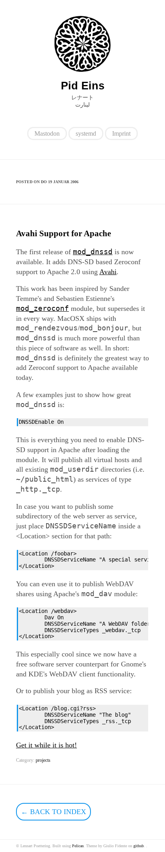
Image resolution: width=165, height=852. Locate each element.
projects (43, 760)
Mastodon (47, 133)
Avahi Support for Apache (63, 233)
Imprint (121, 133)
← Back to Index (53, 812)
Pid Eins (83, 86)
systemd (86, 133)
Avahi (108, 272)
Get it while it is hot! (46, 745)
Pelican (78, 846)
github (138, 846)
